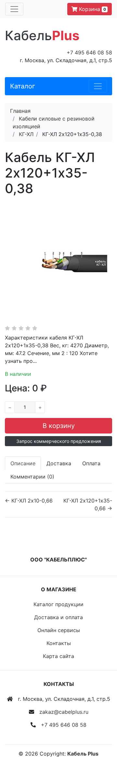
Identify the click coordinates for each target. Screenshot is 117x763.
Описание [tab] (22, 463)
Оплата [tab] (91, 463)
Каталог (22, 86)
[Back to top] (102, 732)
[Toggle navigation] (14, 9)
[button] (58, 441)
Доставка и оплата (58, 617)
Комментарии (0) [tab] (32, 476)
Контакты (58, 643)
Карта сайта (58, 656)
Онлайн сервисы (58, 630)
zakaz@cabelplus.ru (63, 712)
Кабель (42, 35)
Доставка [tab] (58, 463)
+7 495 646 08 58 (89, 52)
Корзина (91, 9)
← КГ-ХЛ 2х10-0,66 (29, 500)
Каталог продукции (58, 604)
